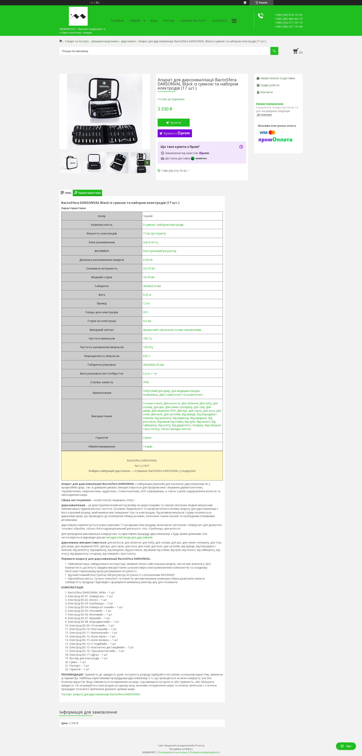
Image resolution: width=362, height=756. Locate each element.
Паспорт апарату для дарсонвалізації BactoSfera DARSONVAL (100, 694)
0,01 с (146, 356)
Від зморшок (198, 418)
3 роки (147, 437)
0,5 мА (147, 321)
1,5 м (146, 303)
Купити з (170, 133)
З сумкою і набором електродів (163, 224)
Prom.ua (199, 745)
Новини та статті (193, 20)
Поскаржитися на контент (172, 752)
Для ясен (156, 414)
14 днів (147, 446)
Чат (348, 746)
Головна (117, 20)
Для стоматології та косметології (181, 394)
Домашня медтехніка (104, 41)
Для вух (182, 410)
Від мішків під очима (170, 421)
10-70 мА (148, 277)
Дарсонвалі (128, 41)
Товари (134, 20)
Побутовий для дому (156, 391)
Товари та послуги (77, 41)
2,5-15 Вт (149, 268)
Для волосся (172, 403)
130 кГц (148, 347)
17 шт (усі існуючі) (154, 233)
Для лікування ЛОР (164, 410)
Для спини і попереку (178, 407)
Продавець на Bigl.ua (181, 749)
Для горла (195, 410)
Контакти (219, 20)
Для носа (209, 410)
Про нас (169, 20)
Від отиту (164, 425)
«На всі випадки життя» (176, 429)
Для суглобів (172, 414)
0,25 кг (147, 294)
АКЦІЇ (153, 20)
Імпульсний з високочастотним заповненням (172, 330)
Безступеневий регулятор (159, 251)
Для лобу (205, 403)
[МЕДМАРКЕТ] (78, 15)
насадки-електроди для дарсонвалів (129, 537)
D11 (145, 312)
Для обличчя (189, 403)
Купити (175, 122)
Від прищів (188, 414)
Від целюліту (163, 418)
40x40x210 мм (152, 286)
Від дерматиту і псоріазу (187, 425)
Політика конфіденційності (205, 752)
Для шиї (159, 407)
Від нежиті (203, 421)
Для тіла (199, 407)
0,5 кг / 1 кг (150, 373)
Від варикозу (181, 418)
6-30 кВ (148, 260)
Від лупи (190, 421)
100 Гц (147, 338)
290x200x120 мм (153, 364)
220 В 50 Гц (150, 242)
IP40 (146, 382)
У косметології (152, 403)
